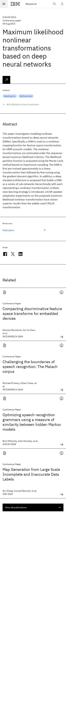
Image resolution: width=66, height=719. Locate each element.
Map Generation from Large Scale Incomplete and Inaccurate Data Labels (31, 474)
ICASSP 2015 (9, 17)
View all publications (16, 507)
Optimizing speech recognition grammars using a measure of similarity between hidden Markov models (32, 422)
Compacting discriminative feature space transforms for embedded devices (32, 313)
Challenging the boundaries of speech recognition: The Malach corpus (30, 366)
